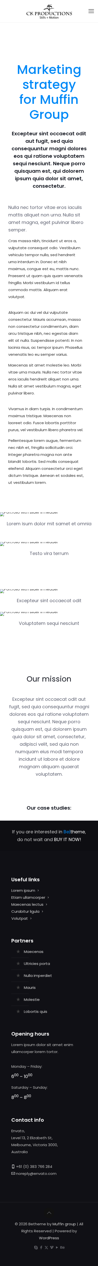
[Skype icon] (36, 1247)
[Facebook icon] (41, 1247)
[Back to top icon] (49, 1213)
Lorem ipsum (23, 890)
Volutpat (19, 918)
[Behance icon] (62, 1247)
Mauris (30, 987)
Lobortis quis (35, 1011)
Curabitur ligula (25, 911)
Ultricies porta (37, 963)
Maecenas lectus (27, 904)
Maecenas (33, 951)
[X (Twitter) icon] (46, 1247)
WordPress (49, 1238)
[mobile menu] (91, 11)
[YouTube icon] (57, 1247)
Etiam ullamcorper (28, 897)
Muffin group (64, 1224)
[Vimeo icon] (52, 1247)
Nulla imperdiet (38, 975)
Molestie (32, 999)
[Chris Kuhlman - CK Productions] (49, 11)
